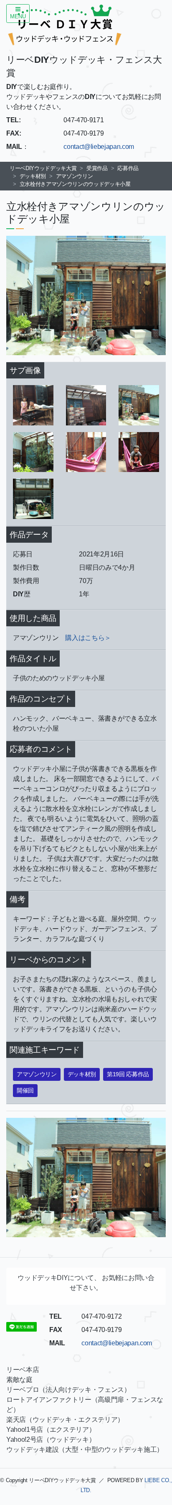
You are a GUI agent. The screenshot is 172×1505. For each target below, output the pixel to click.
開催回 (25, 1090)
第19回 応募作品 (128, 1074)
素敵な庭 (19, 1379)
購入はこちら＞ (88, 637)
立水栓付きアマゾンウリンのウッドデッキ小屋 (75, 184)
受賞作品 (97, 168)
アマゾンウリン (74, 176)
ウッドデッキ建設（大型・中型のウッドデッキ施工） (84, 1449)
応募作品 (128, 168)
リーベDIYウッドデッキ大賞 (43, 168)
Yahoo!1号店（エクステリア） (50, 1429)
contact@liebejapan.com (98, 146)
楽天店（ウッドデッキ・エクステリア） (65, 1419)
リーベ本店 (22, 1369)
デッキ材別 (33, 176)
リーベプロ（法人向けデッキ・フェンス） (68, 1389)
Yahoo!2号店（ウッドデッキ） (50, 1439)
